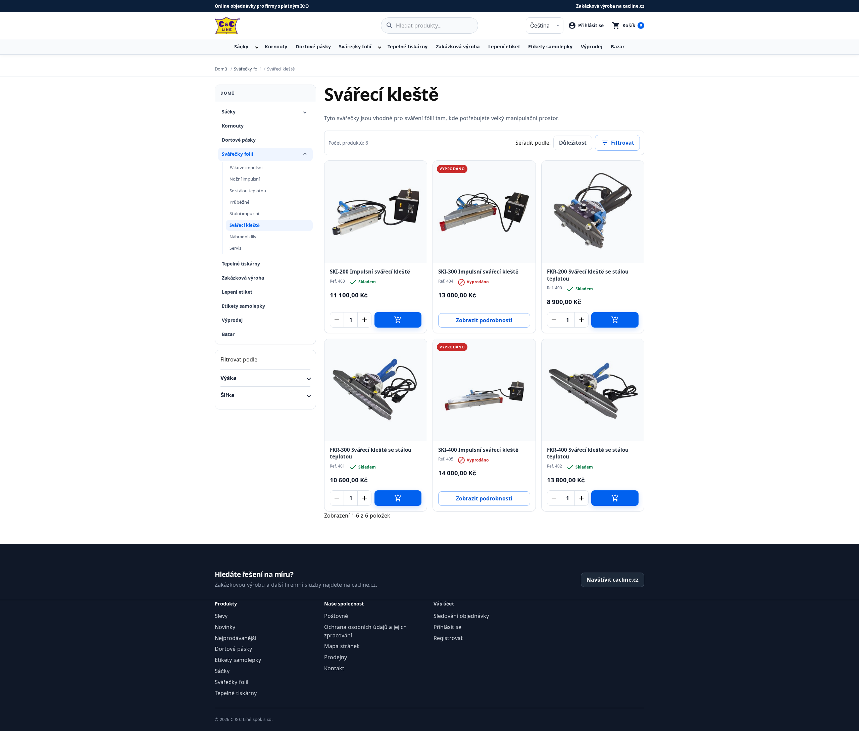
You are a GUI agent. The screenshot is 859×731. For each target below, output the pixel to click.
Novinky (225, 627)
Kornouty (276, 46)
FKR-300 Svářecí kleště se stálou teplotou (370, 453)
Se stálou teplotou (248, 190)
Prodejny (335, 657)
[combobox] (429, 25)
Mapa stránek (342, 646)
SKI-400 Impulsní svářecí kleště (478, 450)
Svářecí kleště (245, 225)
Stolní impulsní (244, 213)
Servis (235, 248)
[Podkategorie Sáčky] (305, 111)
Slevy (221, 616)
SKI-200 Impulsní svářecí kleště (370, 272)
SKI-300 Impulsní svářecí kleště (478, 272)
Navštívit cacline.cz (613, 579)
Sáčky (241, 46)
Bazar (618, 46)
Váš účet (444, 603)
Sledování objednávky (461, 616)
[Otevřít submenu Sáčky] (256, 46)
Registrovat (448, 638)
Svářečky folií (355, 46)
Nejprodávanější (235, 638)
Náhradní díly (243, 236)
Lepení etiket (504, 46)
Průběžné (239, 202)
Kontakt (334, 668)
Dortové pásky (313, 46)
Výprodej (591, 46)
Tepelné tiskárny (407, 46)
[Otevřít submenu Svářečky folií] (379, 46)
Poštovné (336, 616)
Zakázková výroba (458, 46)
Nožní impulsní (245, 179)
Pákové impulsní (246, 167)
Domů (227, 93)
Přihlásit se (447, 627)
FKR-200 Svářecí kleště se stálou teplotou (587, 275)
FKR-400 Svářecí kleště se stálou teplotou (587, 453)
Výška (228, 378)
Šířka (227, 395)
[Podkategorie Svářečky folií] (305, 154)
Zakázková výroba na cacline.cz (610, 6)
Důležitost (573, 142)
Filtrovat (617, 143)
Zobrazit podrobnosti (484, 320)
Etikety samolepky (550, 46)
